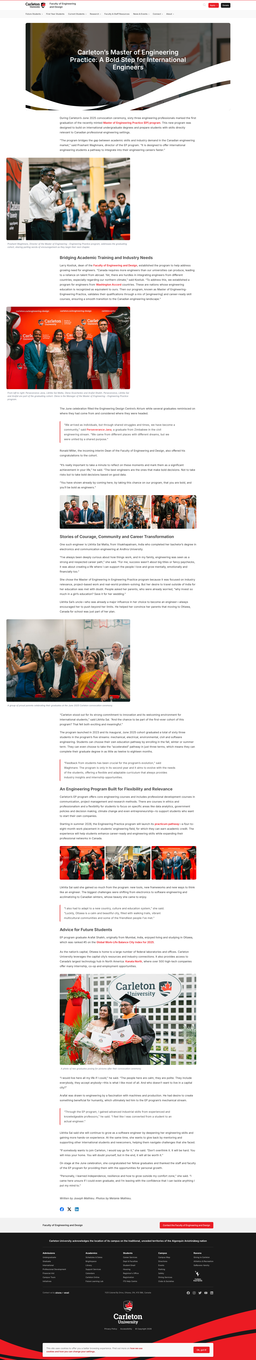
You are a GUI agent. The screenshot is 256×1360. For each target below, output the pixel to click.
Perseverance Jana (99, 429)
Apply (212, 5)
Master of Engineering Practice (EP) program (131, 122)
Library (89, 1265)
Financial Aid (48, 1273)
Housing (126, 1269)
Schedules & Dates (94, 1257)
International (48, 1265)
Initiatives (47, 1281)
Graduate (47, 1261)
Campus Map (164, 1257)
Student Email (129, 1265)
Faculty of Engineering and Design (63, 5)
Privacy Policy (110, 1329)
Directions (162, 1261)
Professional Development (54, 1269)
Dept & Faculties (130, 1261)
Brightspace (91, 1261)
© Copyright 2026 (143, 1329)
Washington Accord (108, 284)
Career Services (130, 1257)
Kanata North (133, 961)
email (66, 1292)
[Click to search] (204, 5)
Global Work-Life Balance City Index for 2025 (125, 942)
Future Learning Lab (94, 1281)
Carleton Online (92, 1277)
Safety (161, 1273)
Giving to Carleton (202, 1257)
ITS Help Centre (130, 1281)
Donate (226, 5)
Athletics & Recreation (203, 1261)
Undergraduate (49, 1257)
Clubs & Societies (166, 1281)
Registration (128, 1277)
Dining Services (165, 1277)
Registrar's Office (131, 1273)
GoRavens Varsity (201, 1265)
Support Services (93, 1269)
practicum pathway (167, 824)
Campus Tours (49, 1277)
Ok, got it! (201, 1350)
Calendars (90, 1273)
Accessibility (126, 1329)
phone (58, 1292)
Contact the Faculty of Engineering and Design (186, 1225)
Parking (161, 1269)
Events (161, 1265)
